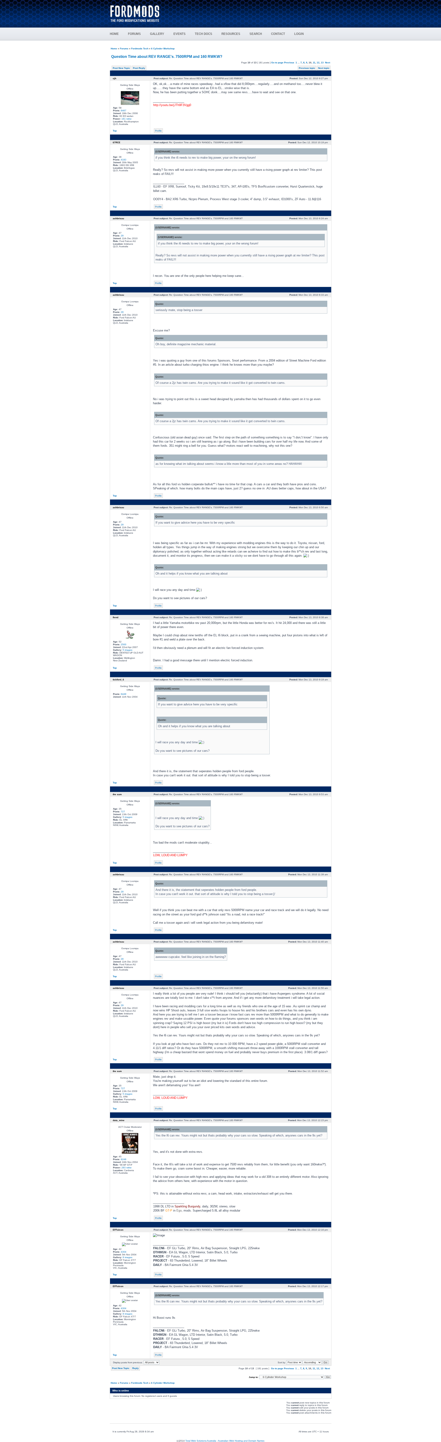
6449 (123, 694)
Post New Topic (121, 68)
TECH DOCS (203, 34)
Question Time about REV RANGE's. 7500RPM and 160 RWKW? (166, 57)
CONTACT (278, 34)
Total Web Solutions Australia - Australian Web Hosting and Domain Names (224, 1440)
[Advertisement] (248, 11)
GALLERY (157, 34)
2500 (123, 644)
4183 (123, 159)
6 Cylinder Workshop (163, 48)
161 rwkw (126, 119)
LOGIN (299, 34)
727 (123, 811)
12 (318, 62)
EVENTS (179, 34)
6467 (123, 110)
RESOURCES (230, 34)
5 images (127, 650)
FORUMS (134, 34)
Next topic (323, 68)
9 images (127, 1257)
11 (314, 62)
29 (122, 235)
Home (114, 48)
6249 (123, 1159)
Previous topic (307, 68)
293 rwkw (126, 1167)
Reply (135, 1368)
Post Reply (139, 68)
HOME (114, 34)
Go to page (277, 62)
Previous (289, 62)
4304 (123, 1252)
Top (115, 130)
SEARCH (255, 34)
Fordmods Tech (139, 48)
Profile (158, 130)
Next (327, 62)
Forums (124, 48)
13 (322, 62)
